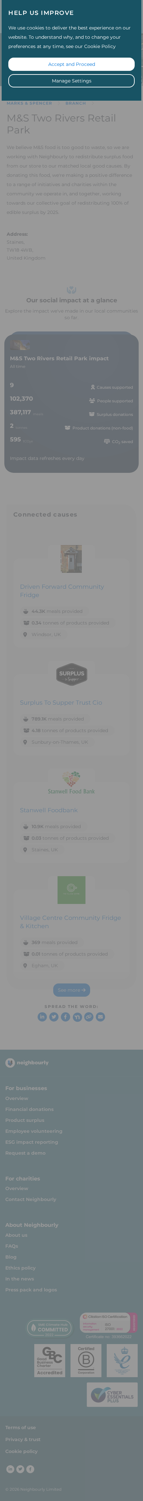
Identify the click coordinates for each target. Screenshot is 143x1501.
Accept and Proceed (71, 64)
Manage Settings (71, 81)
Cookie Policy (100, 46)
